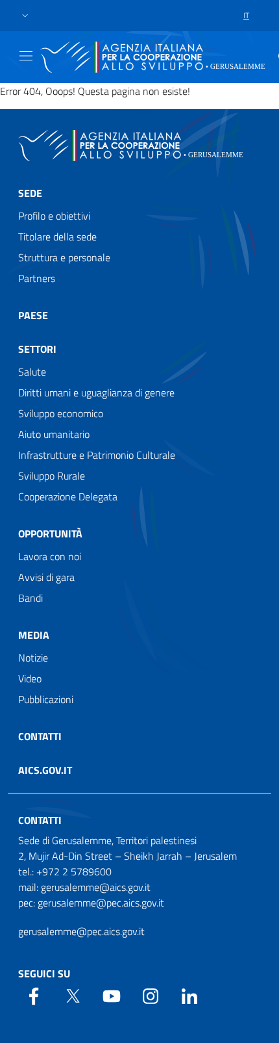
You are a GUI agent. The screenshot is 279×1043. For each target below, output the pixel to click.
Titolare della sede (57, 236)
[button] (25, 16)
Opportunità (50, 533)
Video (30, 678)
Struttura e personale (64, 257)
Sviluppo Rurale (51, 475)
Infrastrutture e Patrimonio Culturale (96, 455)
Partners (36, 278)
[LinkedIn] (189, 995)
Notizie (33, 657)
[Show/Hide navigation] (26, 56)
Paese (33, 315)
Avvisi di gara (46, 577)
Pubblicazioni (45, 699)
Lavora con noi (49, 556)
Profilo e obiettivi (54, 216)
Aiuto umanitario (54, 434)
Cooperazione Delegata (67, 496)
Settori (37, 349)
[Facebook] (33, 995)
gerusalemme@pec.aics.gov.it (81, 931)
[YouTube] (111, 995)
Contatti (40, 736)
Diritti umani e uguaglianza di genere (96, 392)
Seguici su (44, 973)
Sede (30, 193)
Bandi (30, 598)
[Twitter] (72, 995)
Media (33, 635)
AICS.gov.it (45, 770)
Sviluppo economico (60, 413)
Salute (32, 372)
